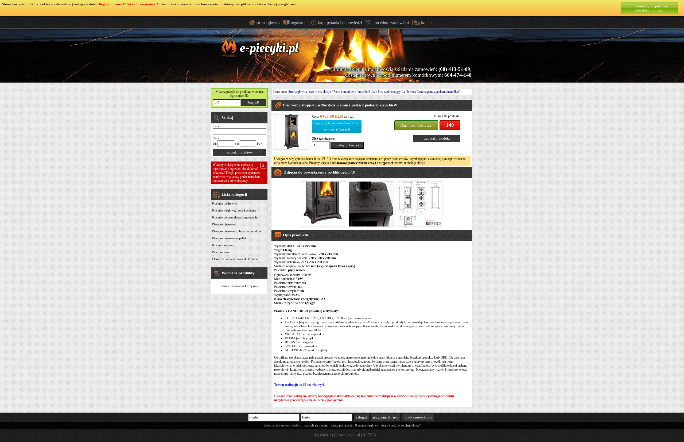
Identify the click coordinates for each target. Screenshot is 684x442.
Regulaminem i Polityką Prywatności (127, 4)
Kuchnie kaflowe (223, 245)
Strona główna (297, 92)
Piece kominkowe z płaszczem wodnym (237, 231)
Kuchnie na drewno (224, 203)
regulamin (299, 22)
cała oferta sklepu (320, 92)
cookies (326, 435)
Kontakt (427, 22)
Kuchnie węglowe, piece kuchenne (234, 210)
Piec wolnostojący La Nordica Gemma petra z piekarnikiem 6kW (419, 92)
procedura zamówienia (391, 22)
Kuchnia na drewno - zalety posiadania (328, 425)
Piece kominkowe (223, 224)
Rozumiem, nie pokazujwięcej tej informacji (649, 8)
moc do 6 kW (366, 92)
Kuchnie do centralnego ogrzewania (234, 217)
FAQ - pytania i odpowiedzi (340, 22)
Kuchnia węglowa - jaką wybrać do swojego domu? (388, 425)
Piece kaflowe (221, 252)
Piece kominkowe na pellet (229, 238)
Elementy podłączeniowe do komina (235, 259)
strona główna (268, 22)
